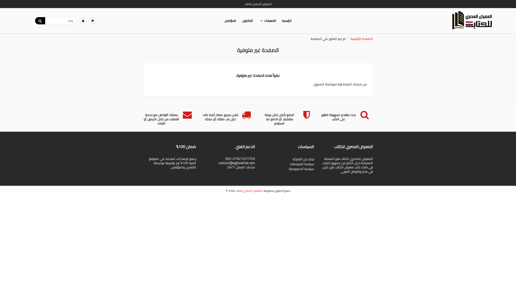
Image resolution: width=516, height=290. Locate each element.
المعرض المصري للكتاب (248, 190)
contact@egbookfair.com (237, 163)
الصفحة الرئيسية (362, 38)
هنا (340, 84)
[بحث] (40, 20)
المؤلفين (230, 21)
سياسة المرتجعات (302, 164)
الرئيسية (286, 21)
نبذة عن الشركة (303, 159)
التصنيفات (270, 21)
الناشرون (247, 21)
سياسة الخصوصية (301, 169)
